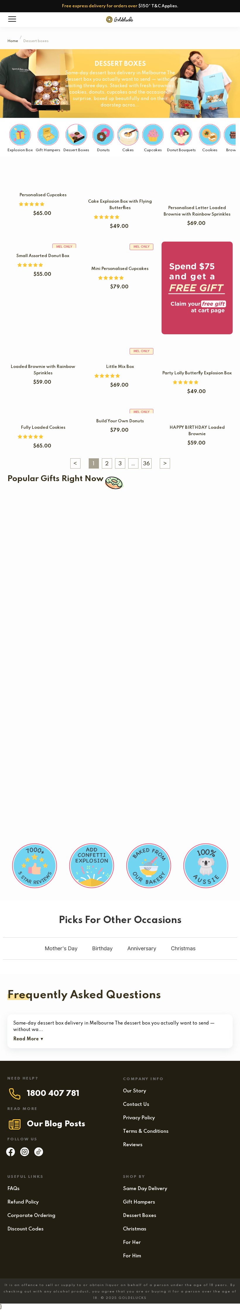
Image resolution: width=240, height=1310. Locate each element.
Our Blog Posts (56, 1124)
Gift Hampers (139, 1202)
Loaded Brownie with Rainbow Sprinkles (65, 659)
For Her (132, 1242)
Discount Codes (25, 1229)
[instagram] (24, 1155)
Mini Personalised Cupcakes (119, 269)
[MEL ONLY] (119, 251)
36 (146, 463)
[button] (32, 204)
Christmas (134, 1229)
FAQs (13, 1188)
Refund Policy (23, 1202)
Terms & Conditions (146, 1131)
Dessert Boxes (139, 1215)
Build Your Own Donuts (120, 421)
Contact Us (136, 1104)
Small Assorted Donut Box (42, 256)
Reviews (133, 1144)
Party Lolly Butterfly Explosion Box (197, 373)
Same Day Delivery (145, 1188)
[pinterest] (38, 1155)
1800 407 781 (53, 1093)
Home (12, 41)
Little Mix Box (120, 367)
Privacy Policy (139, 1118)
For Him (132, 1256)
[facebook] (10, 1155)
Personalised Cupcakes (42, 195)
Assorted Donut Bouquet (125, 803)
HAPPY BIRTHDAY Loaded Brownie (48, 803)
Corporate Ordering (31, 1215)
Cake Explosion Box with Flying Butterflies (124, 516)
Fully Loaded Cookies (43, 428)
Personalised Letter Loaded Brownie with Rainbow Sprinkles (77, 564)
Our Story (134, 1091)
